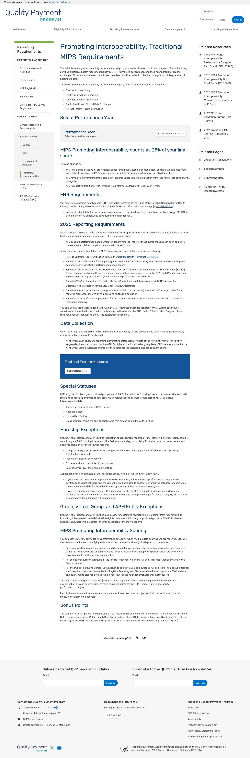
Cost (24, 153)
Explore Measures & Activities (30, 70)
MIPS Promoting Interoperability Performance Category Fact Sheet (218, 60)
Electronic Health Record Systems (214, 189)
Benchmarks (26, 96)
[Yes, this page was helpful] (136, 638)
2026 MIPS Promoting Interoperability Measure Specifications (218, 98)
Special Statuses (214, 168)
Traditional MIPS (28, 136)
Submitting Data (214, 178)
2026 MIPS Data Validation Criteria (217, 117)
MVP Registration (29, 88)
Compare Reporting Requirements (30, 126)
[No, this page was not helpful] (144, 638)
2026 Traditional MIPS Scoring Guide (217, 134)
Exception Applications (218, 159)
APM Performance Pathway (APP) (29, 198)
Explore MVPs (27, 80)
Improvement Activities (29, 163)
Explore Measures (75, 371)
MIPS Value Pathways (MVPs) (31, 186)
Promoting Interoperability (30, 175)
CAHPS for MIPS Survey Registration (32, 106)
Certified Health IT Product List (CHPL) (137, 257)
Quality (26, 144)
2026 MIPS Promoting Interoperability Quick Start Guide (217, 79)
